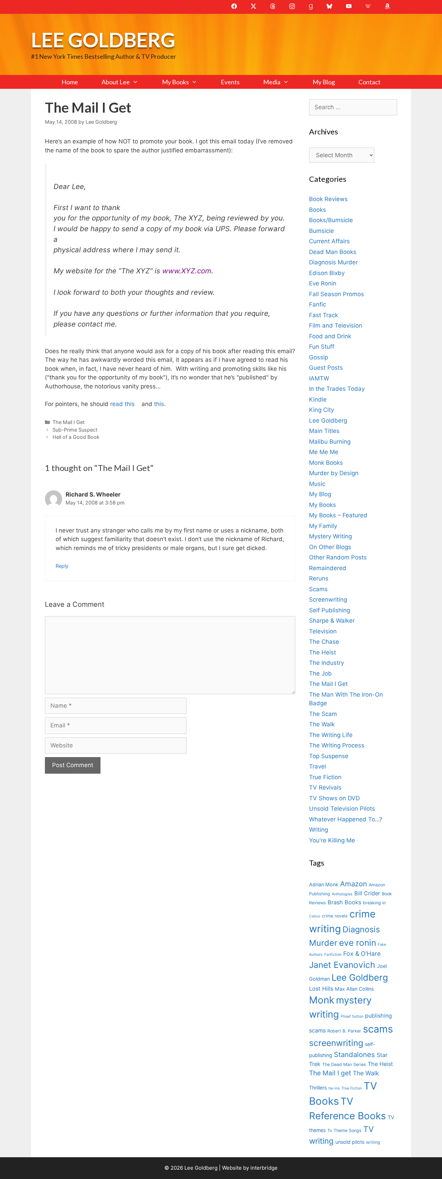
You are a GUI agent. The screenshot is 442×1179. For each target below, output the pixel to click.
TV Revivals (325, 787)
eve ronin (357, 942)
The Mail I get (330, 1073)
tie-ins (334, 1088)
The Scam (323, 713)
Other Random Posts (338, 557)
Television (323, 631)
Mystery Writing (330, 536)
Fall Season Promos (336, 294)
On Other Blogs (330, 547)
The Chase (324, 641)
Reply (62, 566)
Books (317, 209)
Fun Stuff (321, 346)
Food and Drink (330, 336)
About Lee (116, 82)
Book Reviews (328, 199)
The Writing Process (336, 745)
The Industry (326, 662)
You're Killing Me (332, 840)
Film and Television (335, 325)
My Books (175, 82)
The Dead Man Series (344, 1064)
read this (122, 403)
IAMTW (319, 378)
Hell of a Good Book (75, 437)
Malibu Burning (329, 441)
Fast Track (323, 315)
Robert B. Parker (344, 1031)
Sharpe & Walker (332, 620)
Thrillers (318, 1088)
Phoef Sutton (352, 1016)
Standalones (354, 1054)
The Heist (322, 652)
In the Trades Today (337, 388)
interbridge (264, 1167)
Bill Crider (367, 893)
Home (69, 82)
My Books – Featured (338, 515)
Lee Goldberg (103, 39)
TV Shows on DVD (334, 798)
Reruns (318, 578)
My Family (323, 525)
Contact (369, 82)
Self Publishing (329, 610)
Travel (317, 766)
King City (321, 409)
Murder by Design (333, 473)
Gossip (318, 357)
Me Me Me (323, 452)
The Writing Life (331, 735)
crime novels (335, 915)
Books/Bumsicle (331, 220)
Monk (321, 1000)
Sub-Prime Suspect (74, 430)
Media (271, 82)
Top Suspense (328, 756)
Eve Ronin (322, 283)
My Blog (324, 82)
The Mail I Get (68, 422)
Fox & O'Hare (362, 953)
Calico (314, 916)
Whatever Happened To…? (345, 819)
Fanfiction (333, 954)
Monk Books (326, 462)
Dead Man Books (332, 251)
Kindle (318, 399)
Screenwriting (328, 599)
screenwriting (336, 1043)
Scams (318, 589)
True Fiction (325, 777)
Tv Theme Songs (344, 1130)
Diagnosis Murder (333, 262)
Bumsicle (321, 230)
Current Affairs (329, 241)
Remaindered (327, 568)
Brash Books (344, 902)
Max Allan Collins (354, 989)
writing (373, 1142)
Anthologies (342, 894)
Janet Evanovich (342, 965)
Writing (318, 829)
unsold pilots (349, 1142)
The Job (320, 673)
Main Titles (324, 430)
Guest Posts (326, 367)
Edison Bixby (327, 273)
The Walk (322, 724)
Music (317, 483)
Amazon (353, 883)
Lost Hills (321, 988)
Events (230, 82)
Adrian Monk (323, 884)
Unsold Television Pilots (342, 808)
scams (378, 1029)
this (159, 403)
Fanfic (317, 304)
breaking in (374, 902)
